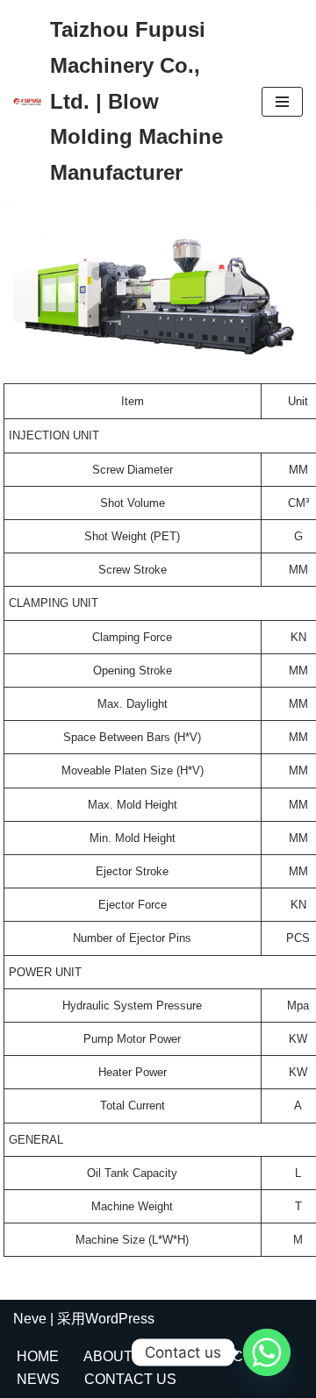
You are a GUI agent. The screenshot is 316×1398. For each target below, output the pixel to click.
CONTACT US (130, 1379)
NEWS (38, 1379)
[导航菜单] (282, 102)
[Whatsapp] (267, 1352)
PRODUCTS (221, 1356)
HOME (38, 1356)
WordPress (119, 1318)
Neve (30, 1318)
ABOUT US (119, 1356)
